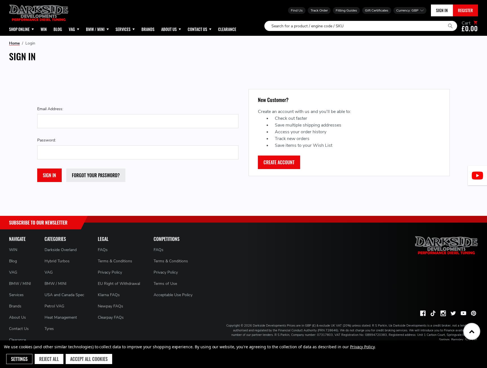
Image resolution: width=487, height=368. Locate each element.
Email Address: (50, 109)
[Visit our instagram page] (443, 313)
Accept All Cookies (89, 359)
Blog (13, 261)
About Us (17, 317)
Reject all (49, 359)
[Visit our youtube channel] (463, 313)
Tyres (49, 328)
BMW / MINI (20, 283)
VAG (13, 272)
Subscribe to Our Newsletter (38, 222)
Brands (15, 306)
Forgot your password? (96, 175)
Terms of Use (165, 283)
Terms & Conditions (115, 261)
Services (16, 295)
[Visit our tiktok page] (432, 313)
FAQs (103, 249)
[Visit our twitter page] (453, 313)
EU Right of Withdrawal (119, 283)
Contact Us (19, 328)
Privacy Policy (110, 272)
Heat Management (61, 317)
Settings (19, 359)
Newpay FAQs (110, 306)
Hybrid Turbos (57, 261)
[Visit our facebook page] (422, 313)
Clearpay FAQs (111, 317)
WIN (13, 249)
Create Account (279, 162)
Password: (46, 140)
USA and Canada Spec (64, 295)
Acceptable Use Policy (173, 295)
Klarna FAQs (109, 295)
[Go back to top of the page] (471, 331)
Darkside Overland (61, 249)
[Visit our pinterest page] (473, 313)
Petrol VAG (54, 306)
